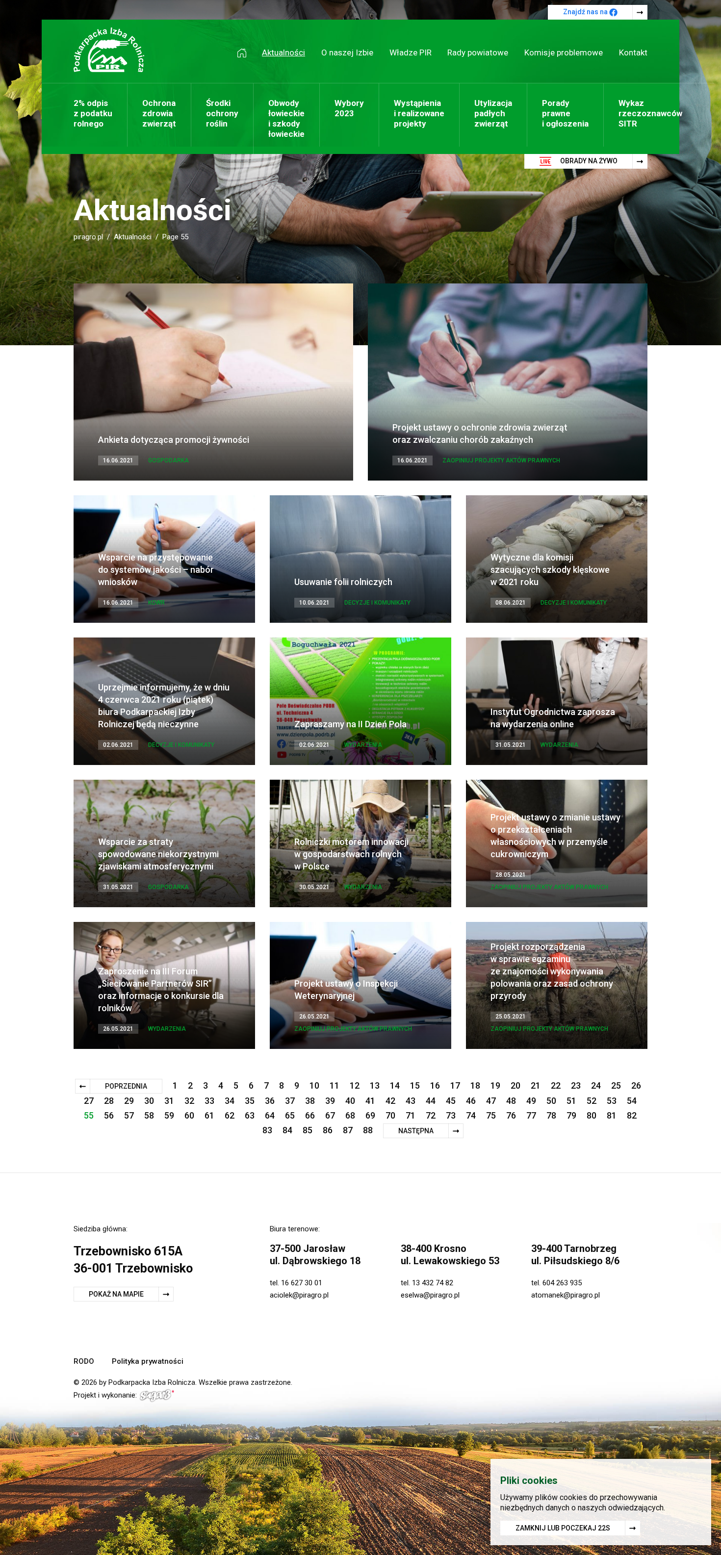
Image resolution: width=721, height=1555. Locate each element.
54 (632, 1101)
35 (250, 1101)
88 (368, 1130)
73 (451, 1115)
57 (129, 1115)
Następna (416, 1131)
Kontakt (633, 52)
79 (571, 1115)
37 (290, 1101)
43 (410, 1101)
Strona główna (245, 53)
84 (287, 1130)
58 (149, 1115)
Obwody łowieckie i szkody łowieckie (286, 118)
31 (169, 1101)
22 (556, 1085)
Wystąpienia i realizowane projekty (419, 113)
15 (415, 1085)
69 (370, 1115)
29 (129, 1101)
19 (495, 1085)
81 (612, 1115)
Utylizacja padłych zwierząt (493, 113)
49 (531, 1101)
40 (350, 1101)
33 (209, 1101)
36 (270, 1101)
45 (451, 1101)
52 (591, 1101)
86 (328, 1130)
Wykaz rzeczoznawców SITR (650, 113)
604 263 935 (562, 1282)
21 (536, 1085)
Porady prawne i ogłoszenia (565, 113)
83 (267, 1130)
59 (169, 1115)
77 (531, 1115)
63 (250, 1115)
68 (350, 1115)
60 (189, 1115)
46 (471, 1101)
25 (616, 1085)
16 (435, 1085)
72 (431, 1115)
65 (290, 1115)
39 (330, 1101)
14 (395, 1085)
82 (632, 1115)
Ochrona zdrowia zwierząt (159, 113)
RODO (84, 1361)
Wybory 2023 (349, 108)
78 (551, 1115)
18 (475, 1085)
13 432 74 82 (432, 1282)
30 (149, 1101)
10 (314, 1085)
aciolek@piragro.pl (299, 1295)
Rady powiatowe (477, 52)
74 (471, 1115)
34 (229, 1101)
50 (551, 1101)
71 (410, 1115)
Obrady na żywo (588, 161)
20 (515, 1085)
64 (270, 1115)
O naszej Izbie (347, 52)
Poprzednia (126, 1086)
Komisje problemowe (563, 52)
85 (307, 1130)
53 (612, 1101)
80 (591, 1115)
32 (189, 1101)
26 (636, 1085)
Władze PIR (410, 52)
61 (209, 1115)
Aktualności (283, 52)
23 (576, 1085)
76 (511, 1115)
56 (109, 1115)
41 (370, 1101)
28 (109, 1101)
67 (330, 1115)
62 (229, 1115)
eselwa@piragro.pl (430, 1295)
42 (390, 1101)
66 (310, 1115)
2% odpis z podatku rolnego (93, 113)
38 (310, 1101)
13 (375, 1085)
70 (390, 1115)
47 (491, 1101)
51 (571, 1101)
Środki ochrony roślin (222, 113)
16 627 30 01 (301, 1282)
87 (348, 1130)
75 (491, 1115)
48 (511, 1101)
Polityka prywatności (147, 1361)
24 (596, 1085)
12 (355, 1085)
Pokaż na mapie (116, 1294)
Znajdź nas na (586, 12)
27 (89, 1101)
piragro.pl (88, 236)
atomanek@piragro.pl (565, 1295)
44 (431, 1101)
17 (455, 1085)
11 (334, 1085)
